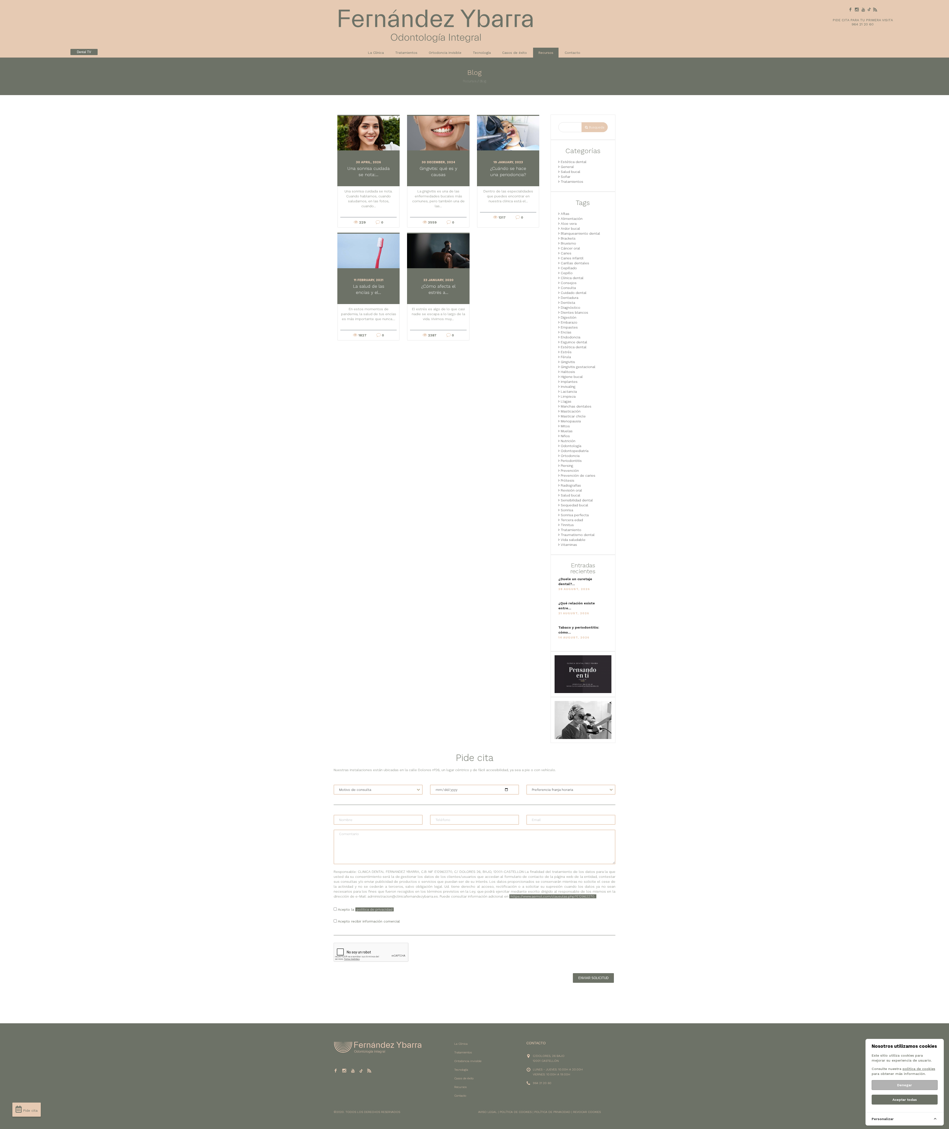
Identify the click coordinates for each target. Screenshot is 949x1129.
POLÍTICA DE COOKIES (516, 1112)
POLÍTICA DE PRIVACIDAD (552, 1112)
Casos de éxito (514, 53)
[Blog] (875, 10)
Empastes (569, 327)
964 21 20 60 (863, 24)
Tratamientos (406, 53)
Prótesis (567, 480)
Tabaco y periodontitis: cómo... (578, 629)
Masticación (571, 411)
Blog (483, 81)
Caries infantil (572, 258)
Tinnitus (567, 525)
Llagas (566, 401)
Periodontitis (571, 461)
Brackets (568, 238)
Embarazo (569, 322)
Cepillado (569, 268)
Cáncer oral (570, 248)
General (567, 167)
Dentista (568, 303)
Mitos (565, 426)
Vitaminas (569, 545)
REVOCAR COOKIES (587, 1112)
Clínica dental (572, 278)
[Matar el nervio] (583, 720)
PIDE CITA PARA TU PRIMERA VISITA (863, 20)
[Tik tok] (869, 10)
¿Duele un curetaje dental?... (575, 581)
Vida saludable (573, 540)
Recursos (469, 81)
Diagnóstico (570, 307)
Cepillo (567, 273)
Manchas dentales (576, 406)
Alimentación (571, 219)
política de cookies (919, 1069)
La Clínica (376, 53)
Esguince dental (574, 342)
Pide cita (30, 1110)
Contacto (572, 53)
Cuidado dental (573, 293)
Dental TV (84, 52)
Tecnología (482, 53)
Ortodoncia (570, 456)
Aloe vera (569, 224)
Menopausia (571, 421)
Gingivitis (568, 362)
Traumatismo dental (578, 535)
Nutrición (568, 441)
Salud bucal (570, 172)
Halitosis (568, 372)
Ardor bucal (570, 228)
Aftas (565, 214)
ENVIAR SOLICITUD (593, 978)
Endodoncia (570, 337)
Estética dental (573, 162)
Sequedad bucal (574, 505)
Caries (566, 253)
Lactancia (569, 391)
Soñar (565, 177)
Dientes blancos (574, 312)
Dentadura (569, 298)
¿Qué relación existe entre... (576, 605)
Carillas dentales (575, 263)
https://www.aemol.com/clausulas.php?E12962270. (553, 896)
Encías (566, 332)
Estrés (566, 352)
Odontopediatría (574, 451)
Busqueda (596, 127)
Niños (565, 436)
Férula (566, 357)
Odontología (571, 446)
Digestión (568, 317)
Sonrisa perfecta (575, 515)
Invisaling (568, 387)
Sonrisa (567, 510)
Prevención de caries (578, 475)
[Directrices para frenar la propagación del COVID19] (583, 674)
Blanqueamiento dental (580, 233)
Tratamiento (571, 530)
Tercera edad (572, 520)
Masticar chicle (573, 416)
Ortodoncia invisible (445, 53)
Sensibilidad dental (577, 500)
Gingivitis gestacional (578, 367)
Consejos (569, 283)
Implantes (569, 382)
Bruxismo (568, 243)
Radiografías (571, 485)
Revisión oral (571, 490)
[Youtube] (863, 10)
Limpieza (568, 396)
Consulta (568, 288)
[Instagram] (857, 10)
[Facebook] (850, 10)
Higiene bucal (572, 377)
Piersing (567, 466)
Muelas (567, 431)
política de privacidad (374, 909)
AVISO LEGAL (487, 1112)
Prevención (570, 470)
